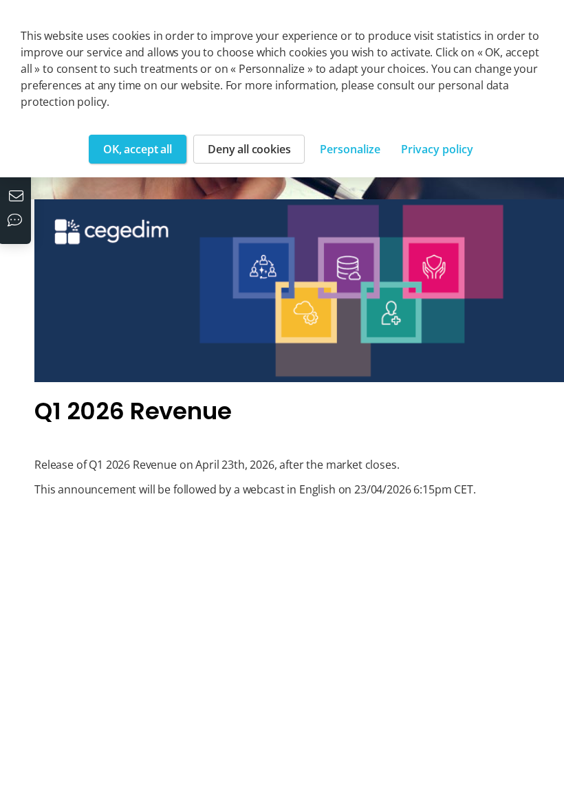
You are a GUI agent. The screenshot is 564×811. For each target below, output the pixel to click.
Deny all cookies (249, 149)
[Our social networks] (17, 221)
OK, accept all (137, 149)
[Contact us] (18, 197)
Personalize (350, 149)
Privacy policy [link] (437, 149)
